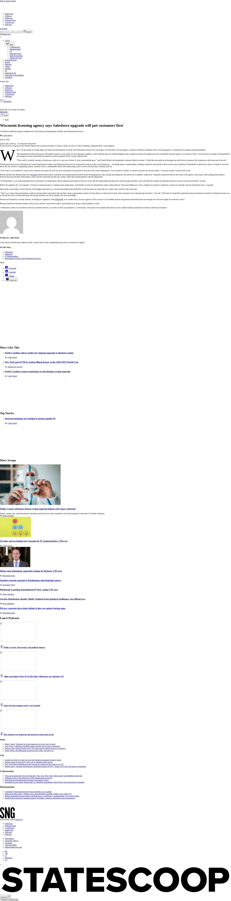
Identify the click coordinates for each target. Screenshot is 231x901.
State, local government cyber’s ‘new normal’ (21, 706)
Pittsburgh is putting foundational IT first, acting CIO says (29, 589)
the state (34, 175)
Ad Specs (8, 843)
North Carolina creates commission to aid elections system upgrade (37, 371)
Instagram (8, 858)
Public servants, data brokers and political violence (24, 647)
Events (7, 62)
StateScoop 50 (10, 73)
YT (6, 860)
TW (6, 853)
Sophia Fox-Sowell (15, 367)
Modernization (15, 49)
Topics (7, 40)
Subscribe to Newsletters (14, 75)
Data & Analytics (16, 56)
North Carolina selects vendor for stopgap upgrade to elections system (39, 353)
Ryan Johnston (8, 594)
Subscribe (7, 101)
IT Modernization (11, 256)
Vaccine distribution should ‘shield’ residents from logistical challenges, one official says (42, 599)
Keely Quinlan (8, 516)
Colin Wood (7, 135)
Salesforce (9, 254)
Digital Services (16, 58)
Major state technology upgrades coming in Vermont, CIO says (31, 571)
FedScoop (9, 18)
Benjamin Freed (9, 576)
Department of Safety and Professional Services (23, 258)
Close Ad (4, 897)
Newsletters (9, 839)
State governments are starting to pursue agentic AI (30, 418)
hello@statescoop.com (13, 847)
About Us (19, 820)
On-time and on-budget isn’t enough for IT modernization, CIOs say (34, 541)
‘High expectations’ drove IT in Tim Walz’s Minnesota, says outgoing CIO (33, 676)
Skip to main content (8, 1)
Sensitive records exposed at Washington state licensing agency (30, 580)
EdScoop (8, 25)
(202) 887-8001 (11, 845)
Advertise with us (11, 841)
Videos (7, 67)
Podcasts (8, 64)
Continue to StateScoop (9, 900)
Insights (8, 69)
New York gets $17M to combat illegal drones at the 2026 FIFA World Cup (41, 362)
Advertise (3, 29)
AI (11, 51)
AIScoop (8, 16)
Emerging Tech (15, 54)
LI (6, 856)
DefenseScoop (10, 20)
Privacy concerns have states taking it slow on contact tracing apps (32, 608)
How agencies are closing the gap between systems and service (28, 734)
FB (6, 851)
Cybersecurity (15, 47)
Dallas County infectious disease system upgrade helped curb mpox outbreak (38, 509)
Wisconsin (9, 252)
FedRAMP (59, 199)
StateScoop (9, 14)
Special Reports (11, 60)
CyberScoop (9, 22)
